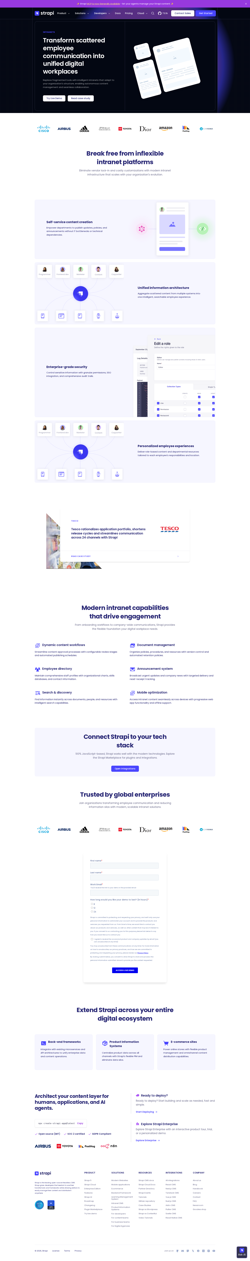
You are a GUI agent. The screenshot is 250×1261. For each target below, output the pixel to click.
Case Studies (145, 1205)
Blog (195, 1184)
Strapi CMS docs (146, 1180)
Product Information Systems (120, 1208)
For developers (118, 1214)
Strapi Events (145, 1193)
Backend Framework (121, 1193)
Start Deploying (145, 1111)
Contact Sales (183, 13)
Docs (118, 13)
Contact (196, 1197)
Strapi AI (88, 1197)
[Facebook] (198, 1250)
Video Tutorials (146, 1218)
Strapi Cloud (90, 1184)
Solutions (80, 13)
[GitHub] (177, 1250)
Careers (197, 1193)
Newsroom (198, 1205)
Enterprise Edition (92, 1189)
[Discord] (182, 1250)
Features (88, 1193)
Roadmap (89, 1201)
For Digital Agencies (120, 1226)
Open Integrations (125, 768)
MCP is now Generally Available (103, 3)
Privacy (78, 1250)
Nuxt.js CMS (171, 1201)
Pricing (129, 13)
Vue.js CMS (171, 1197)
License (55, 1250)
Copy (80, 1123)
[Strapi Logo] (43, 1173)
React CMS (171, 1184)
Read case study (80, 98)
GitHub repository (147, 1201)
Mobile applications (120, 1184)
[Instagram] (208, 1250)
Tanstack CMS (172, 1193)
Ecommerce (117, 1189)
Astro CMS (170, 1205)
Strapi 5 (87, 1180)
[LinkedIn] (203, 1250)
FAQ (195, 1201)
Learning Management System (122, 1198)
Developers (100, 13)
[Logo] (44, 13)
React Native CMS (174, 1218)
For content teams (119, 1218)
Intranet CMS (117, 1203)
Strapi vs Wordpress (148, 1209)
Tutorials (143, 1197)
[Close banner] (246, 4)
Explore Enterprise (146, 1140)
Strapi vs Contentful (148, 1213)
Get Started (205, 13)
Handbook (198, 1189)
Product (61, 13)
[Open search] (153, 13)
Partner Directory (147, 1189)
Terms (67, 1250)
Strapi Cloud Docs (147, 1184)
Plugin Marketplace (93, 1209)
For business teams (120, 1222)
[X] (193, 1250)
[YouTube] (213, 1250)
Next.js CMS (171, 1189)
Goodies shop (199, 1209)
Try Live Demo (54, 98)
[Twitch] (187, 1250)
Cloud (140, 13)
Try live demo (90, 1213)
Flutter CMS (171, 1209)
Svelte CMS (171, 1213)
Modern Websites (119, 1180)
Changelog (89, 1205)
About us (197, 1180)
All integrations (173, 1180)
